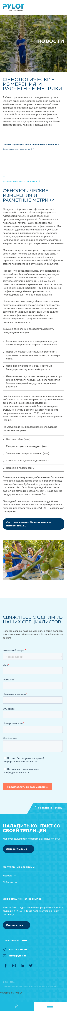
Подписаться (14, 925)
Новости (52, 145)
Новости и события (35, 145)
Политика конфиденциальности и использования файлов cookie (30, 986)
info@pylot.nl (17, 955)
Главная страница (13, 7)
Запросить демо (16, 849)
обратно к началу (50, 807)
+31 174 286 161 (18, 949)
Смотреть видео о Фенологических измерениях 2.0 (28, 524)
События (8, 882)
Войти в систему (17, 1006)
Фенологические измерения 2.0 (18, 149)
